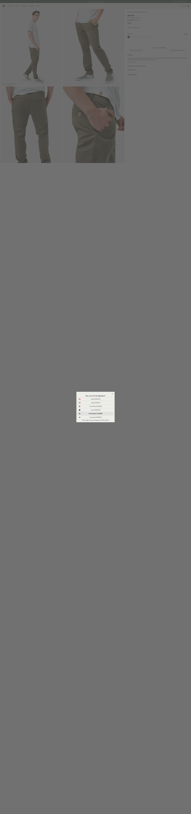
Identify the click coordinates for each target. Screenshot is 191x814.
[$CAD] (95, 399)
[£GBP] (95, 413)
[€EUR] (95, 410)
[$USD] (95, 406)
